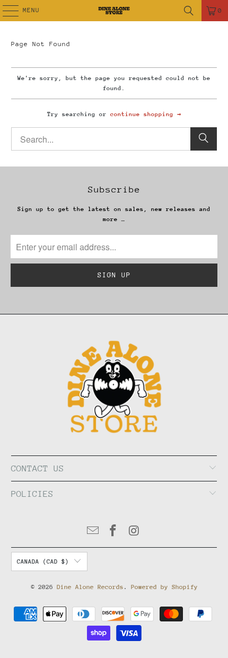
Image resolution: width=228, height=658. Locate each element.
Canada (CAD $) (43, 561)
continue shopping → (145, 114)
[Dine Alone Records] (114, 10)
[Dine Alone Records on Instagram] (134, 532)
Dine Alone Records (90, 587)
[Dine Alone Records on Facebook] (113, 532)
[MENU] (5, 10)
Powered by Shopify (164, 587)
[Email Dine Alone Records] (93, 532)
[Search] (189, 10)
